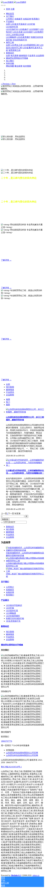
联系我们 (10, 595)
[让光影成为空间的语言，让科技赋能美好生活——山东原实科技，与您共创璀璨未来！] (25, 465)
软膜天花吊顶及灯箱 (15, 618)
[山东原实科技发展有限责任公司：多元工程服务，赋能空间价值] (25, 412)
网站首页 (10, 14)
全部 (8, 24)
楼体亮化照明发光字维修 (12, 645)
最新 (8, 405)
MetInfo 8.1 (16, 875)
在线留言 (10, 590)
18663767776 (6, 741)
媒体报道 (10, 390)
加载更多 (5, 519)
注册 (12, 9)
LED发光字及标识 (14, 605)
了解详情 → (6, 260)
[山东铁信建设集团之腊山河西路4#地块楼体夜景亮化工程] (25, 561)
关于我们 (5, 582)
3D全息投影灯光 (13, 621)
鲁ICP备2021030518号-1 (11, 767)
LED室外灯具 (12, 611)
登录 (8, 9)
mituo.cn (35, 875)
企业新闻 (10, 395)
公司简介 (10, 587)
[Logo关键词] (22, 2)
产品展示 (5, 600)
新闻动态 (10, 527)
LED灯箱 (10, 608)
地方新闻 (10, 387)
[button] (5, 84)
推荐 (8, 399)
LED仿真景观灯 (13, 616)
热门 (8, 402)
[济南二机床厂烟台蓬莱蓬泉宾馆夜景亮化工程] (25, 571)
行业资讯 (10, 392)
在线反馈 (10, 592)
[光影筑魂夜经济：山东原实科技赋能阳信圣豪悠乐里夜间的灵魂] (25, 550)
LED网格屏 (11, 613)
